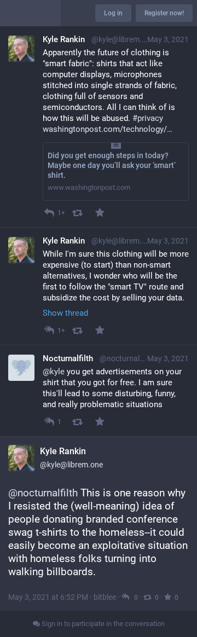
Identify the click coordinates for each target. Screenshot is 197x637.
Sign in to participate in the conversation (102, 623)
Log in (113, 13)
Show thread (65, 313)
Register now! (164, 13)
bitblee (105, 597)
